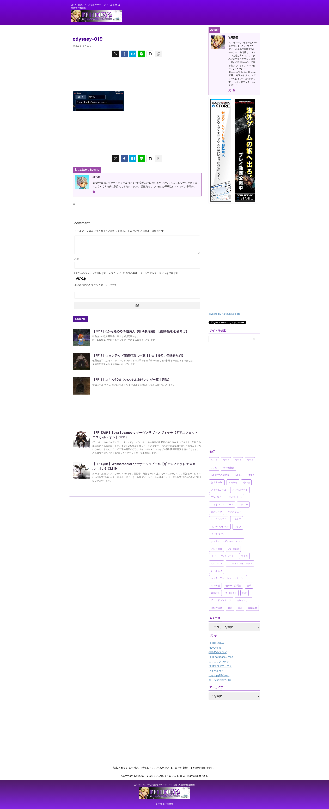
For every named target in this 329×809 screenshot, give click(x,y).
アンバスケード (240, 489)
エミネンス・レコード (222, 504)
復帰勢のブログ (218, 652)
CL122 (226, 460)
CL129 (214, 467)
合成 (249, 585)
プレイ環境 (233, 548)
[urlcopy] (158, 54)
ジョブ (237, 526)
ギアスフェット (235, 511)
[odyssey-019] (132, 54)
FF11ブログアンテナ (220, 666)
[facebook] (124, 54)
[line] (141, 54)
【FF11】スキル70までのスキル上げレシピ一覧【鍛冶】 (131, 379)
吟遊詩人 (215, 592)
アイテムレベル (219, 489)
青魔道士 (252, 607)
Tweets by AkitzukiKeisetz (224, 313)
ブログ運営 (216, 548)
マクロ (244, 556)
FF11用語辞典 (216, 643)
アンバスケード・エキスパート (226, 497)
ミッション (216, 563)
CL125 (238, 460)
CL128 (250, 460)
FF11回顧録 (228, 467)
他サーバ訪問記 (233, 585)
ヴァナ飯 (215, 585)
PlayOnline (215, 647)
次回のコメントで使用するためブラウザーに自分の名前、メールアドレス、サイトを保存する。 (129, 273)
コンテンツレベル (220, 526)
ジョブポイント (219, 534)
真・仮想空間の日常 (220, 680)
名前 (76, 258)
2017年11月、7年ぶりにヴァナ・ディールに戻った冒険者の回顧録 (164, 784)
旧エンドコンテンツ (221, 600)
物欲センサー (243, 600)
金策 (230, 607)
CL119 (214, 460)
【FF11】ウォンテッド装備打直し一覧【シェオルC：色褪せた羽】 (138, 355)
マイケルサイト (218, 670)
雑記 (240, 607)
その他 (246, 482)
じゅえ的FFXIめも (219, 675)
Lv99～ (238, 475)
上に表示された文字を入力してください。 (97, 284)
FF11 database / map (221, 657)
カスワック (216, 511)
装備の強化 (216, 607)
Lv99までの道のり (220, 475)
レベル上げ (216, 570)
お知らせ (232, 482)
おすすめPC (217, 482)
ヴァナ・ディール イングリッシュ (228, 578)
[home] (94, 191)
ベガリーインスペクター (223, 556)
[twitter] (115, 54)
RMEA (251, 475)
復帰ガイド (231, 592)
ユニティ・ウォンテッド (240, 563)
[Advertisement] (137, 74)
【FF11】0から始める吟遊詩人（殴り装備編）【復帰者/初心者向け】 (140, 331)
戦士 (244, 592)
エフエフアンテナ (219, 661)
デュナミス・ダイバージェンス (226, 541)
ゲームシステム (219, 519)
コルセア (236, 519)
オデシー (243, 504)
